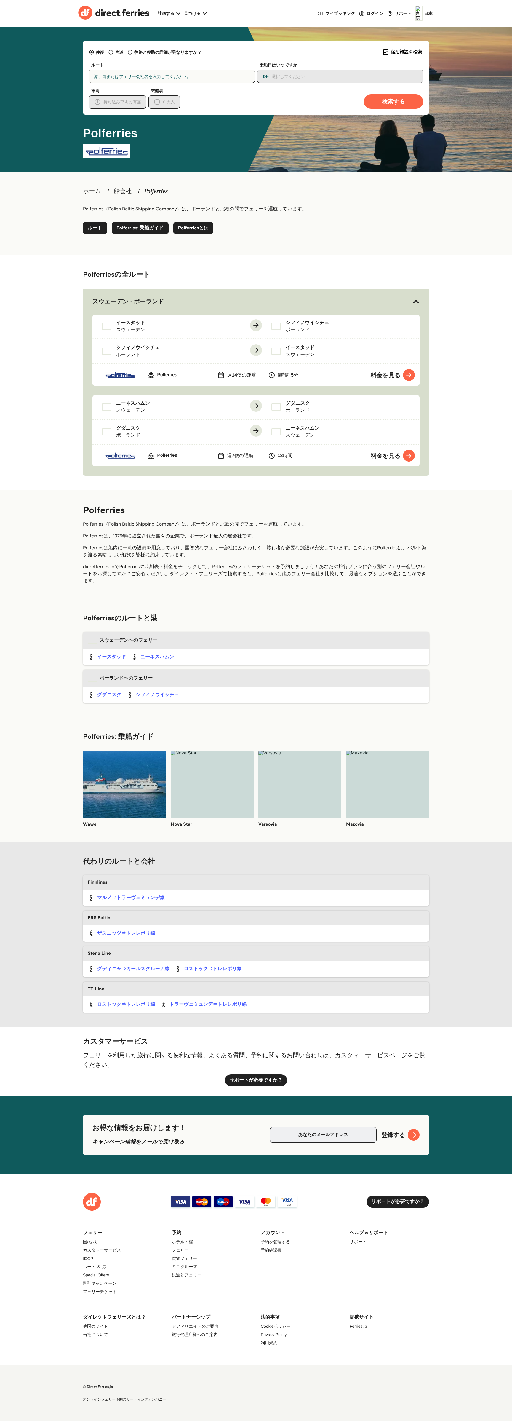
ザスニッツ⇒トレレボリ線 (126, 933)
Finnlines (97, 882)
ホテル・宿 (182, 1241)
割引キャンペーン (100, 1283)
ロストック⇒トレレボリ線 (213, 968)
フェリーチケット (100, 1291)
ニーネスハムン (157, 656)
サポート (358, 1241)
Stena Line (99, 953)
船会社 (123, 191)
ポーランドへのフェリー (126, 678)
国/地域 (90, 1241)
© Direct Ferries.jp (98, 1387)
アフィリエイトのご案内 (195, 1326)
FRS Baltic (99, 917)
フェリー (180, 1250)
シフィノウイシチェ (157, 694)
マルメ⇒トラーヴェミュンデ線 (131, 897)
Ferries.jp (358, 1326)
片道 (119, 52)
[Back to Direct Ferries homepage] (113, 13)
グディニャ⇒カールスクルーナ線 (133, 968)
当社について (95, 1334)
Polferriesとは (193, 227)
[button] (256, 302)
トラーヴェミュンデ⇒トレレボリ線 (208, 1004)
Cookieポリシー (276, 1326)
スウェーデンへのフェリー (129, 640)
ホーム (92, 191)
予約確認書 (271, 1250)
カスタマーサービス (102, 1250)
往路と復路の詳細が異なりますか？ (168, 52)
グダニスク (109, 694)
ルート (95, 227)
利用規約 (269, 1342)
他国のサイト (95, 1326)
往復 (100, 52)
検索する (393, 101)
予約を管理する (275, 1241)
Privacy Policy (274, 1334)
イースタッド (111, 656)
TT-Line (96, 988)
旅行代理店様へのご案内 (195, 1334)
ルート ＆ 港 (94, 1266)
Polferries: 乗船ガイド (140, 227)
